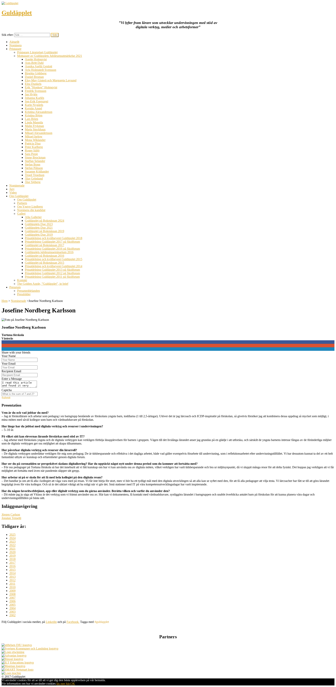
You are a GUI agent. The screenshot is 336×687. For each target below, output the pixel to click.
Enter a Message (12, 378)
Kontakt (22, 280)
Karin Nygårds (34, 105)
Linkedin (51, 622)
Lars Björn (31, 119)
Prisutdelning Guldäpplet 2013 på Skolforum (52, 269)
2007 (12, 597)
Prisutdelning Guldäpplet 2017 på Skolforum (52, 241)
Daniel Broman (34, 76)
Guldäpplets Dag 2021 (39, 227)
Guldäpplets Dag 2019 (39, 234)
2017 (12, 562)
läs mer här (63, 683)
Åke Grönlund (34, 178)
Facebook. (72, 622)
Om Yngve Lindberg (30, 206)
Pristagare (15, 48)
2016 (12, 566)
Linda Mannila (34, 122)
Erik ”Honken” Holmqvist (41, 87)
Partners (22, 203)
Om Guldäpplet (18, 196)
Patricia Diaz (33, 143)
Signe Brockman (35, 157)
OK (72, 683)
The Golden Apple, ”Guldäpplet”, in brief (42, 283)
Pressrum (15, 287)
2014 (12, 573)
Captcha (7, 390)
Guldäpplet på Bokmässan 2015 (44, 262)
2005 (12, 604)
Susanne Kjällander (37, 171)
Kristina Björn (33, 115)
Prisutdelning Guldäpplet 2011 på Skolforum (52, 276)
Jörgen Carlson (11, 514)
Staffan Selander (35, 161)
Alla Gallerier (33, 217)
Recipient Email (11, 371)
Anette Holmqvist (36, 59)
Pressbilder (24, 294)
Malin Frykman (34, 126)
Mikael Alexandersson (38, 133)
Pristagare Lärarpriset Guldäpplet (37, 52)
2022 (12, 545)
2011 (12, 583)
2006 (12, 601)
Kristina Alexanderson (38, 112)
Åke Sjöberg (32, 182)
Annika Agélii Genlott (38, 66)
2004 (12, 608)
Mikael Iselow (33, 136)
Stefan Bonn (32, 164)
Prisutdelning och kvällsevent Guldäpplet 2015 (53, 259)
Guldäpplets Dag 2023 (39, 224)
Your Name (9, 356)
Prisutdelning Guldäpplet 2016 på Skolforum (52, 248)
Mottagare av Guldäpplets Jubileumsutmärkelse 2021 (49, 55)
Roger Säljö (32, 150)
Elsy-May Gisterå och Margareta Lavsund (50, 80)
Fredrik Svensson (35, 91)
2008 (12, 594)
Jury (12, 189)
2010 (12, 587)
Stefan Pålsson (34, 168)
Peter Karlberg (34, 147)
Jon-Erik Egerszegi (36, 101)
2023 (12, 541)
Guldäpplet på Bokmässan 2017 (44, 245)
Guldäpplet (17, 12)
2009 (12, 590)
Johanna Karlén (34, 98)
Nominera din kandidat (31, 210)
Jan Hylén (31, 94)
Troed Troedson (34, 175)
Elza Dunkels (33, 84)
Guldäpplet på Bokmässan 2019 (44, 231)
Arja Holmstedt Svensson (40, 69)
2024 (12, 538)
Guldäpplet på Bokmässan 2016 (44, 255)
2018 (12, 559)
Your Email (9, 363)
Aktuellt (14, 41)
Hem (5, 300)
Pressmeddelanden (28, 290)
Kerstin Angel (33, 108)
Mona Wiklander (35, 140)
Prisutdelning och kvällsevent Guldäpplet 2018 (53, 238)
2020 (12, 552)
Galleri (21, 213)
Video (13, 192)
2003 (12, 611)
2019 (12, 555)
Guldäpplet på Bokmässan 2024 (44, 220)
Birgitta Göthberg (35, 73)
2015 (12, 569)
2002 (12, 615)
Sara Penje (31, 154)
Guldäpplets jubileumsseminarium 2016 (49, 252)
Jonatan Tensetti (11, 518)
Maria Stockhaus (35, 129)
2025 (12, 534)
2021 (12, 548)
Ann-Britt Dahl (34, 62)
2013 (12, 576)
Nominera (15, 45)
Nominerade (16, 185)
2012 (12, 580)
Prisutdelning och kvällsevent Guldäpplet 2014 (53, 266)
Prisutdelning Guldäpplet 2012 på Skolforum (52, 273)
